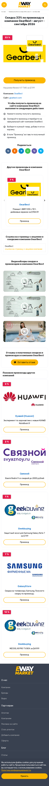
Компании (5, 687)
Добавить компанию (10, 735)
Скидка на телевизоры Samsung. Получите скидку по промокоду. (24, 592)
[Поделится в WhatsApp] (27, 151)
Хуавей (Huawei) (24, 416)
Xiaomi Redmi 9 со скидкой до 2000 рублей (24, 478)
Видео (4, 698)
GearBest (18, 94)
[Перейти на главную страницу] (24, 4)
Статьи (4, 755)
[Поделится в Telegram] (21, 151)
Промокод (24, 221)
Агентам (5, 713)
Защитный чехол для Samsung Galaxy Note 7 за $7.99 (24, 534)
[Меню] (4, 4)
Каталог (3, 11)
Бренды (4, 693)
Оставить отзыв (26, 362)
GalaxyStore (24, 586)
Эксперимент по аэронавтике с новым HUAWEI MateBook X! (25, 422)
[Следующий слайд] (44, 200)
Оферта (4, 741)
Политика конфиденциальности (16, 770)
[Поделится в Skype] (41, 151)
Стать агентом (7, 729)
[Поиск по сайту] (45, 4)
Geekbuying (24, 528)
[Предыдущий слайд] (4, 200)
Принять (24, 776)
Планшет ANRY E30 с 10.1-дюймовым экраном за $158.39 (24, 210)
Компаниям (6, 718)
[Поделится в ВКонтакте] (8, 151)
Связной (24, 473)
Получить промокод (24, 80)
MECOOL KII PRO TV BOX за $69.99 (24, 648)
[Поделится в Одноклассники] (14, 151)
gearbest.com (15, 98)
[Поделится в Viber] (34, 151)
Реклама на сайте (9, 724)
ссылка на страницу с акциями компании (23, 249)
